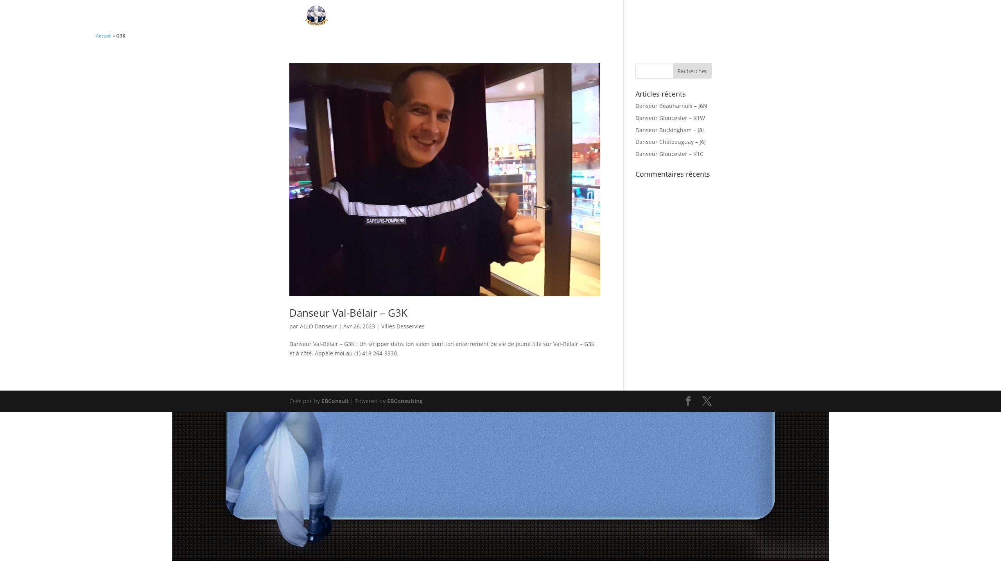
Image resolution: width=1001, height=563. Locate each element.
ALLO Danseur (318, 326)
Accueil (103, 35)
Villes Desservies (664, 17)
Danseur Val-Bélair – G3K (348, 313)
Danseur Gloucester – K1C (669, 154)
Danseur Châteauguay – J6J (670, 141)
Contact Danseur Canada (574, 17)
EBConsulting (405, 401)
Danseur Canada (484, 17)
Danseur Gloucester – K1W (670, 118)
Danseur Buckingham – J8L (670, 130)
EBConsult (335, 401)
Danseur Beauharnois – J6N (671, 105)
